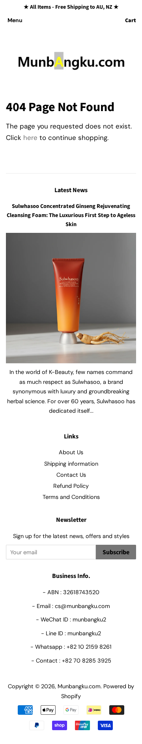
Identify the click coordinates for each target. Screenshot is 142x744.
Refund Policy (71, 485)
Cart (130, 21)
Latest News (71, 190)
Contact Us (71, 474)
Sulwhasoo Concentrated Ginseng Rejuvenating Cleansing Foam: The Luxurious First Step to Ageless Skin (71, 215)
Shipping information (71, 463)
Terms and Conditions (71, 496)
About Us (71, 452)
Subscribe (116, 552)
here (30, 137)
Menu (14, 20)
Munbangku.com (79, 686)
